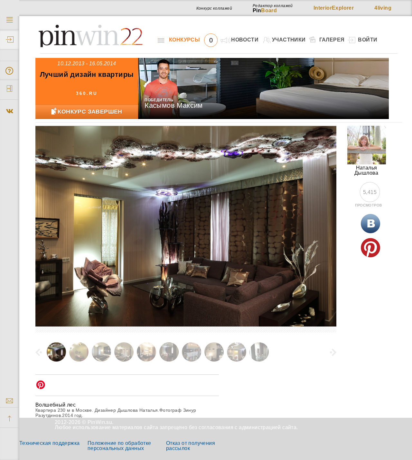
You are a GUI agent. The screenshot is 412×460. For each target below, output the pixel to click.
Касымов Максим (174, 105)
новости (244, 39)
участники (289, 39)
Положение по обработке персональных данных (119, 445)
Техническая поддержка (49, 443)
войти (367, 39)
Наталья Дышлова (366, 170)
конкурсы (191, 39)
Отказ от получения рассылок (190, 445)
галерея (332, 39)
